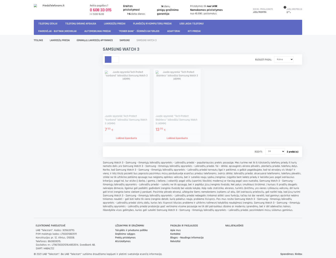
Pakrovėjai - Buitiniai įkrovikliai (57, 31)
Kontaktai (175, 234)
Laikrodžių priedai (114, 23)
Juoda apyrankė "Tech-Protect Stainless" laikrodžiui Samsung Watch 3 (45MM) (176, 119)
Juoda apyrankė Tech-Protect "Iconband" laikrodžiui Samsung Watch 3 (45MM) (126, 119)
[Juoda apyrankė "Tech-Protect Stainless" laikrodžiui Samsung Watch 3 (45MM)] (177, 92)
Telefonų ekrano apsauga (80, 23)
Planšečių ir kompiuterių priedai (152, 23)
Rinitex (298, 254)
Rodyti (258, 151)
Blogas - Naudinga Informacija (187, 237)
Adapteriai (173, 31)
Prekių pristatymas (125, 237)
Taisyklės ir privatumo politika (131, 230)
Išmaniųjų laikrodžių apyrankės (95, 40)
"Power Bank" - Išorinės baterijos (139, 31)
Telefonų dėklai (47, 23)
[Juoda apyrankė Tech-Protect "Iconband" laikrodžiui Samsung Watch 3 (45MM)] (126, 92)
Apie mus (175, 230)
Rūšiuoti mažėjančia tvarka (296, 59)
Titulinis (38, 40)
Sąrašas (115, 59)
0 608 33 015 (100, 10)
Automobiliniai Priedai (97, 31)
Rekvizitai (175, 241)
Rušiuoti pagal (263, 59)
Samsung (125, 40)
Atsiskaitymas (123, 241)
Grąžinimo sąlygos (125, 234)
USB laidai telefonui (191, 23)
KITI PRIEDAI (194, 31)
